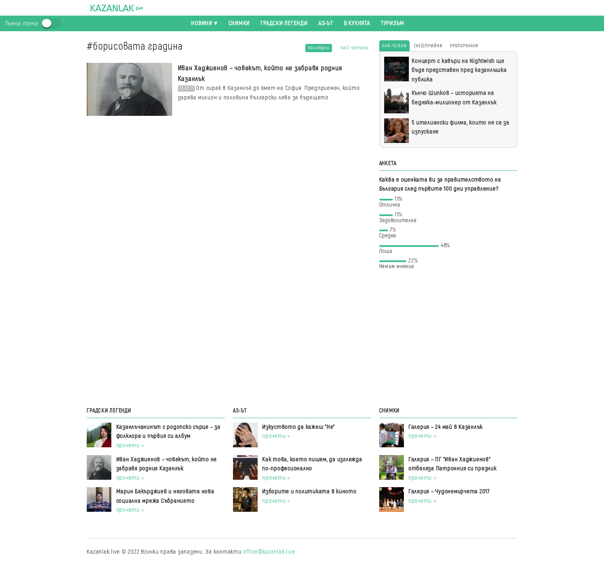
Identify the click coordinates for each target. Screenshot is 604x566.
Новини (201, 23)
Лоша (414, 250)
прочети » (130, 445)
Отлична (391, 203)
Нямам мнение (398, 265)
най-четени (355, 47)
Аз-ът (325, 23)
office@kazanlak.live (269, 552)
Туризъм (392, 23)
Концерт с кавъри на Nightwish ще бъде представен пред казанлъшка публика (459, 70)
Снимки (239, 23)
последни (319, 47)
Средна (388, 234)
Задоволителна (398, 219)
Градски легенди (284, 23)
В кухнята (357, 23)
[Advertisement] (448, 337)
